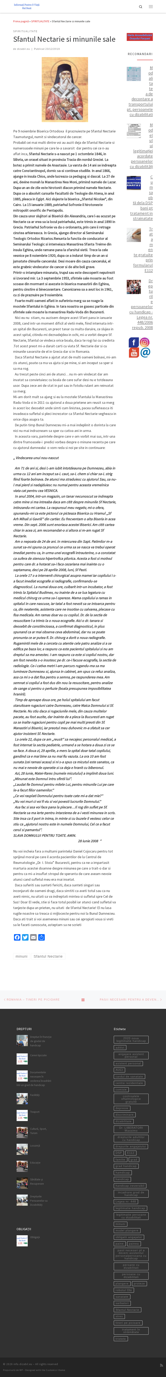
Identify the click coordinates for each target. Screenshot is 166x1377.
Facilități (35, 1095)
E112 (130, 1152)
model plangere (127, 1230)
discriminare (125, 1114)
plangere (122, 1283)
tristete (121, 1338)
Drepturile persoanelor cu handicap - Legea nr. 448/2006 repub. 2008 (141, 304)
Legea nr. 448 (126, 1201)
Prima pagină (21, 21)
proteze (139, 1283)
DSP (119, 1152)
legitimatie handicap (130, 1208)
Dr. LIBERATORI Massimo (131, 1129)
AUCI (119, 1069)
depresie (122, 1108)
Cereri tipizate (38, 1055)
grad (134, 1159)
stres (119, 1316)
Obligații (35, 1237)
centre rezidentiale (129, 1083)
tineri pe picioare (128, 1322)
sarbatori (122, 1303)
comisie (121, 1089)
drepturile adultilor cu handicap (131, 1138)
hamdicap (123, 1172)
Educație (35, 1162)
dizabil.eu (23, 49)
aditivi (120, 1047)
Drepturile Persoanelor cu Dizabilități (39, 1201)
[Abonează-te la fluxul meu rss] (161, 1365)
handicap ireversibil (130, 1185)
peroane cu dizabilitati (131, 1266)
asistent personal (128, 1063)
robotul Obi (124, 1290)
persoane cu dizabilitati (131, 1276)
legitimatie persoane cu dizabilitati (131, 1216)
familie (120, 1159)
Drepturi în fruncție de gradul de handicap (41, 1041)
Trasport (34, 1112)
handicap (122, 1179)
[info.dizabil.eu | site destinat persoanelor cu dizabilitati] (26, 6)
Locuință (35, 1145)
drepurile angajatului (131, 1146)
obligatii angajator (129, 1237)
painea (134, 1243)
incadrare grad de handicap (131, 1194)
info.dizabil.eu (23, 1364)
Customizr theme (55, 1370)
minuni (120, 1224)
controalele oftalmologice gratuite (131, 1099)
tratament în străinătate (131, 1331)
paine (120, 1243)
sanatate (122, 1296)
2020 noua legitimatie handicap (131, 1040)
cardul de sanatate (129, 1076)
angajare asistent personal (131, 1055)
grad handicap (126, 1166)
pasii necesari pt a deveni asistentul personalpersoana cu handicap (131, 1254)
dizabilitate (124, 1121)
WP (21, 1370)
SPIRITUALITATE (40, 21)
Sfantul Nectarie (127, 1309)
